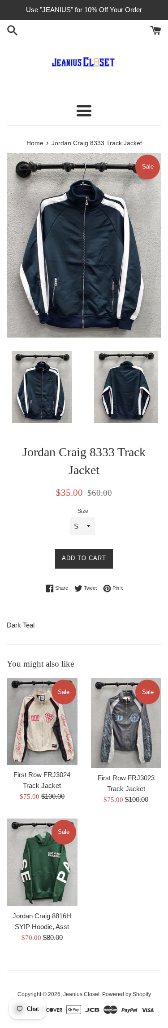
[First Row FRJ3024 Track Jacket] (42, 721)
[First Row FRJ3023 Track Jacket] (126, 723)
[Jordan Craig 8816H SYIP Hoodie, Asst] (42, 862)
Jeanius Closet (81, 994)
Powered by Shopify (126, 994)
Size (83, 511)
